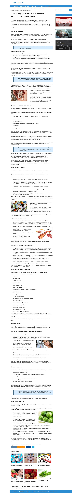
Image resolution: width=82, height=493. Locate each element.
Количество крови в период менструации (64, 23)
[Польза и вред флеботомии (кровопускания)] (30, 462)
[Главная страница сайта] (11, 6)
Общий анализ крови (24, 6)
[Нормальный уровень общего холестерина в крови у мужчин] (17, 478)
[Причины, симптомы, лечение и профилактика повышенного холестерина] (44, 462)
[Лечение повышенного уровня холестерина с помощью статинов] (17, 462)
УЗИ (38, 6)
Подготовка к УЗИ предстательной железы (62, 36)
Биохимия (16, 6)
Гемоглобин (33, 6)
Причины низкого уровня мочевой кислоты (62, 47)
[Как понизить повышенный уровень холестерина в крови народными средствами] (44, 477)
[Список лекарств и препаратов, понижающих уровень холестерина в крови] (30, 478)
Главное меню (13, 8)
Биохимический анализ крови (22, 8)
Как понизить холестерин (38, 8)
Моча (42, 6)
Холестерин (31, 8)
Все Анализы (18, 2)
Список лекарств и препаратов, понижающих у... (30, 481)
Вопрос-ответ (48, 6)
